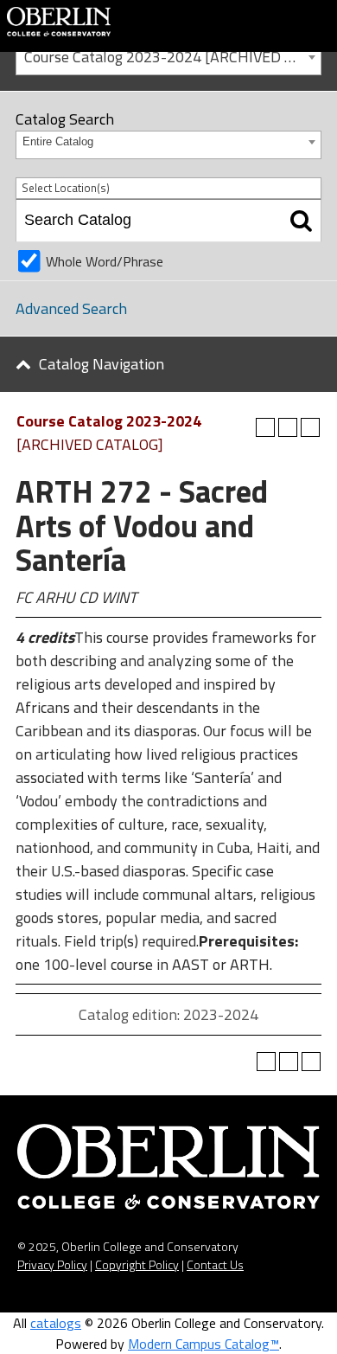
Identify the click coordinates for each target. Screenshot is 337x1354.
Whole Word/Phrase (104, 261)
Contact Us (215, 1264)
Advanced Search (71, 308)
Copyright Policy (137, 1264)
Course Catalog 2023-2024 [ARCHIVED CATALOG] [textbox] (172, 56)
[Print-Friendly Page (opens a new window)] (287, 427)
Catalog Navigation (101, 363)
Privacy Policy (52, 1264)
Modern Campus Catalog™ (203, 1343)
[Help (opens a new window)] (310, 427)
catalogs (55, 1322)
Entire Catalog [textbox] (57, 141)
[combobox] (168, 55)
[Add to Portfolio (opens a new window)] (265, 427)
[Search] (301, 220)
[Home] (59, 20)
